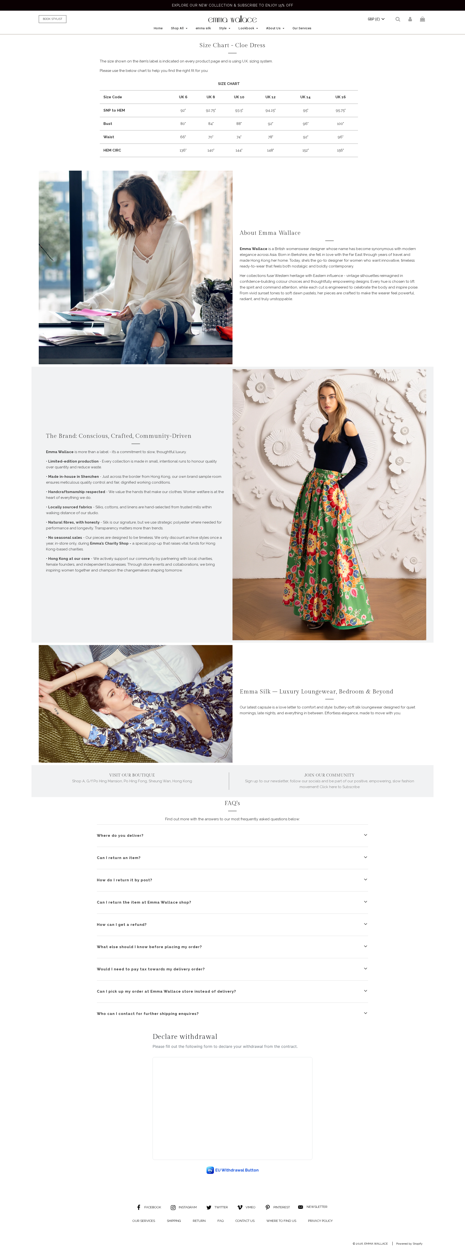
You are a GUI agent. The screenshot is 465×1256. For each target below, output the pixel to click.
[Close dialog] (282, 545)
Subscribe (232, 679)
